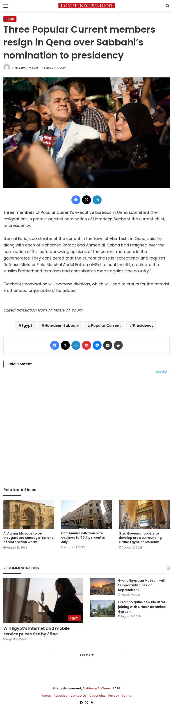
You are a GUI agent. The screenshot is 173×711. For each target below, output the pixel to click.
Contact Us (78, 695)
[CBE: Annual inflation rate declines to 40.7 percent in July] (86, 514)
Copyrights (97, 695)
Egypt (10, 19)
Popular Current (106, 325)
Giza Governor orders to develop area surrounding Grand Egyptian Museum (140, 537)
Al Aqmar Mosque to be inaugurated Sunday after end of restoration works (28, 537)
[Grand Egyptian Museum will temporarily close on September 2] (102, 586)
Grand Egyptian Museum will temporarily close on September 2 (141, 585)
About (46, 695)
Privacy (113, 695)
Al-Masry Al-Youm (24, 68)
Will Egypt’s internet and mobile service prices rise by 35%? (36, 631)
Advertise (61, 695)
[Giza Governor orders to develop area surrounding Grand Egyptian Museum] (144, 514)
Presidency (143, 325)
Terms (126, 695)
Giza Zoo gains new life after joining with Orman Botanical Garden (142, 607)
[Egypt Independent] (86, 5)
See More (87, 654)
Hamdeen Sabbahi (62, 325)
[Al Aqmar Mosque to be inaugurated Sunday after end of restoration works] (28, 514)
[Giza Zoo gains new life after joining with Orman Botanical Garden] (102, 608)
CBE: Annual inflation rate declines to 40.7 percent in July (83, 537)
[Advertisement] (86, 430)
